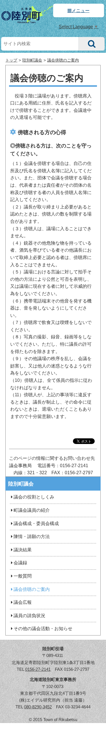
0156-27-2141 (38, 669)
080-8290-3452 (38, 706)
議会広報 (23, 602)
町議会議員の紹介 (32, 510)
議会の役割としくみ (34, 497)
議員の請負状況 (29, 615)
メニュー (81, 10)
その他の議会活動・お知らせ (43, 628)
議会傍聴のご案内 (63, 60)
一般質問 (23, 576)
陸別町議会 (32, 60)
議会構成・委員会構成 (36, 523)
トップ (11, 60)
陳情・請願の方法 (32, 536)
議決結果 (23, 549)
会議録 (20, 562)
